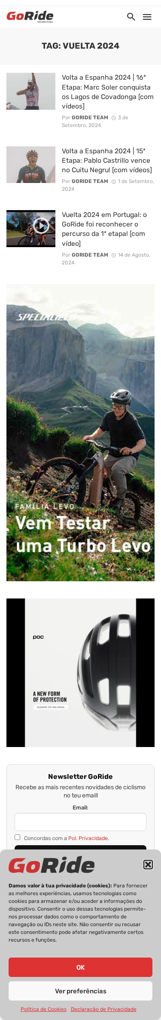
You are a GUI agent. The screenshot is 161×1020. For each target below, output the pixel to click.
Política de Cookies (44, 1009)
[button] (148, 864)
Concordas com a (66, 838)
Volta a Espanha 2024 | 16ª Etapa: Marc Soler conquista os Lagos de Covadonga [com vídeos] (108, 91)
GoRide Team (90, 118)
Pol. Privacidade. (88, 838)
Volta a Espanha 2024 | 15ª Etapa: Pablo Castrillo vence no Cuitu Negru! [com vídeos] (107, 160)
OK (80, 967)
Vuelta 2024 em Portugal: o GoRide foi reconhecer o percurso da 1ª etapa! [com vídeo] (104, 229)
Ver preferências (80, 991)
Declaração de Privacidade (104, 1009)
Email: (80, 807)
